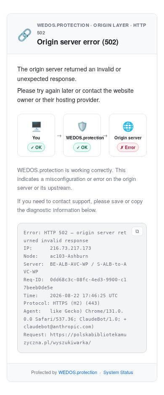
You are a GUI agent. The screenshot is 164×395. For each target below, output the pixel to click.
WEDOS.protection (77, 372)
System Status (118, 372)
